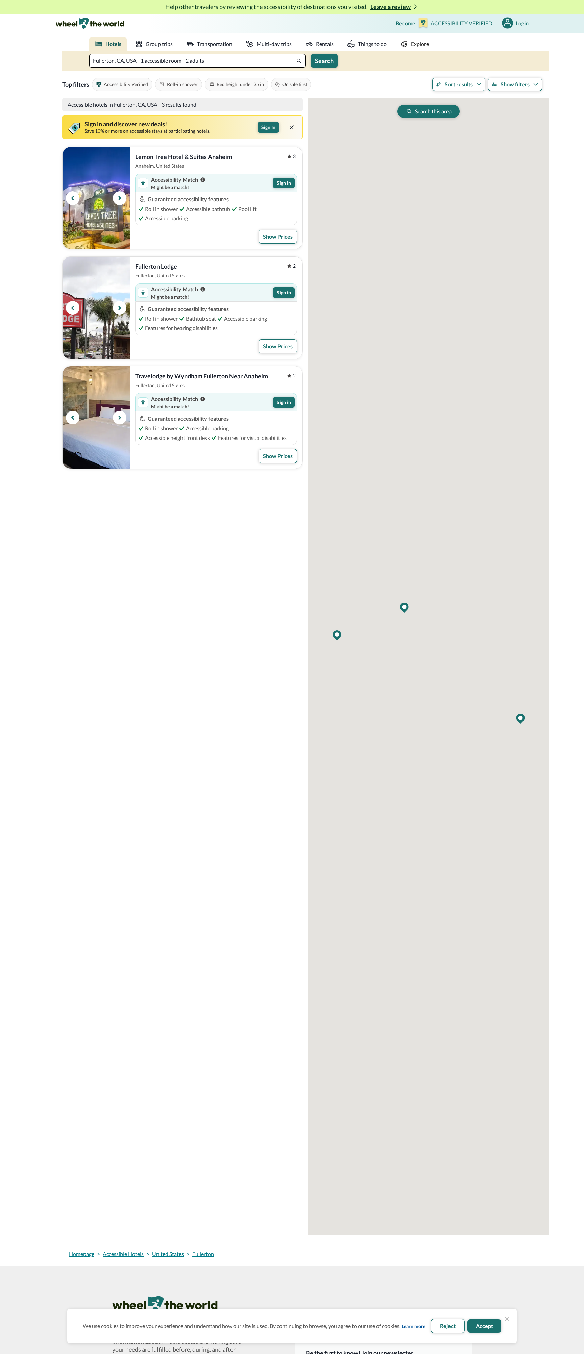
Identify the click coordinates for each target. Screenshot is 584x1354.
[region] (96, 198)
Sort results (459, 84)
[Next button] (119, 198)
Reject (448, 1326)
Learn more (413, 1326)
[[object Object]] (291, 127)
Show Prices (278, 236)
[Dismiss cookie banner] (506, 1318)
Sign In (268, 127)
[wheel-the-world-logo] (89, 23)
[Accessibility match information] (202, 179)
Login (522, 23)
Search (324, 60)
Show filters (515, 84)
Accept (484, 1326)
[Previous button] (72, 198)
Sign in (284, 183)
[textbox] (197, 61)
